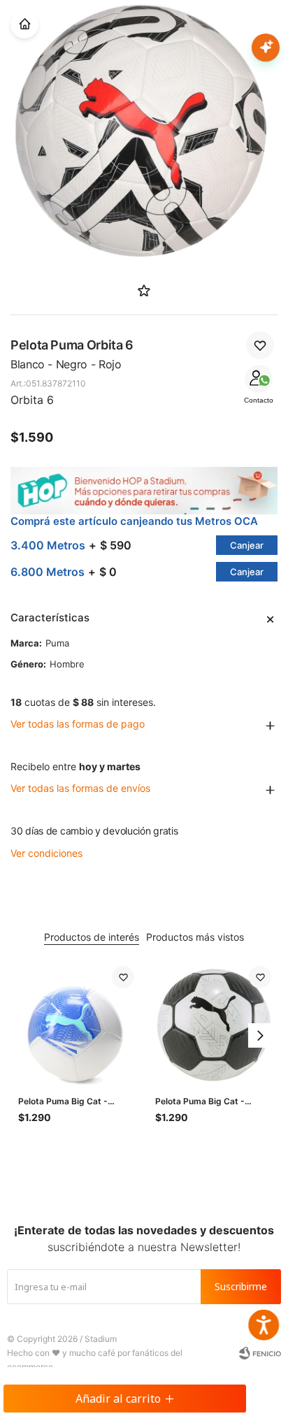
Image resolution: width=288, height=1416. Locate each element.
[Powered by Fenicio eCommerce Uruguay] (260, 1353)
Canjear (247, 545)
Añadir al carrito (118, 1398)
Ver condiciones (46, 853)
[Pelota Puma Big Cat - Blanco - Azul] (76, 1024)
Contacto (258, 400)
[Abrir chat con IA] (266, 48)
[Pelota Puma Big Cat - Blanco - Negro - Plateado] (213, 1024)
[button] (260, 1035)
